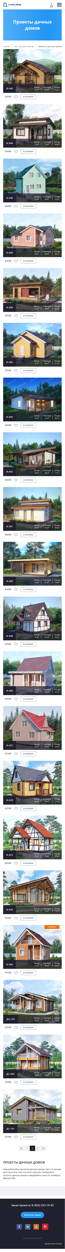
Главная (6, 46)
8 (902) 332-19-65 (42, 1205)
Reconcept (57, 1243)
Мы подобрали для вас (24, 46)
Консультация (32, 1214)
